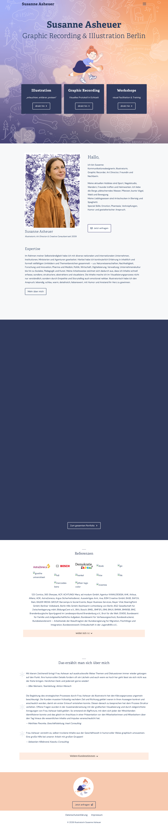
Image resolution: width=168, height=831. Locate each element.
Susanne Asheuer (38, 4)
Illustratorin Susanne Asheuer (88, 822)
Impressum (97, 814)
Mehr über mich (36, 291)
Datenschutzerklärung (76, 814)
